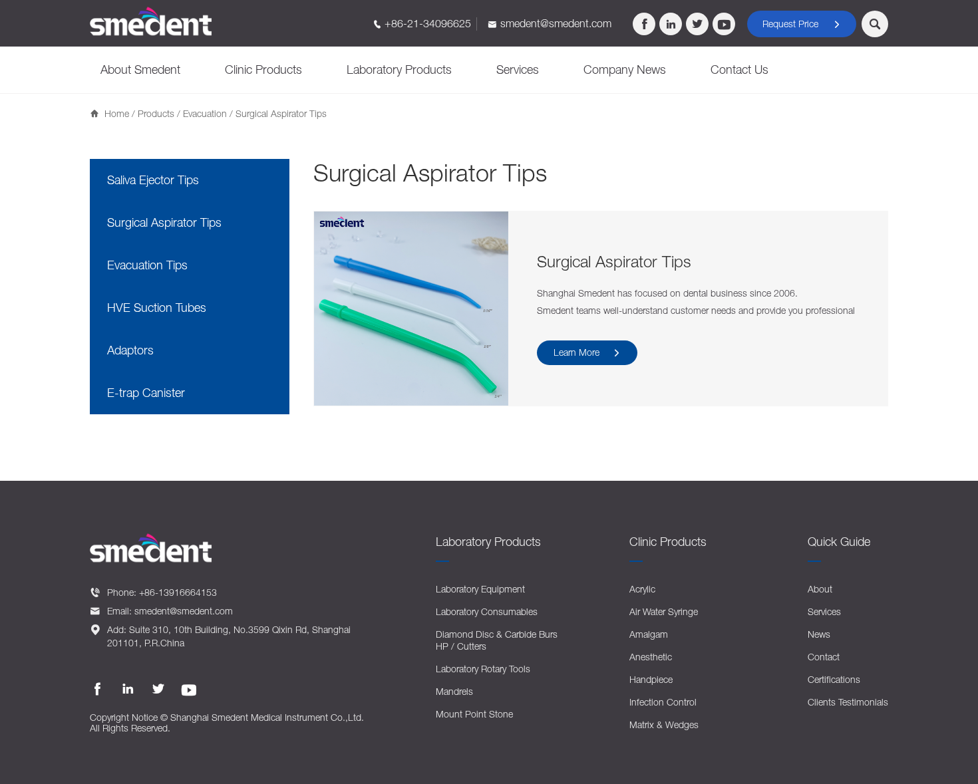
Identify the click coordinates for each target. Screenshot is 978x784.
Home (116, 113)
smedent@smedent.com (555, 23)
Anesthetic (650, 656)
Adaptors (130, 350)
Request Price (801, 23)
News (819, 634)
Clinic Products (263, 69)
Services (517, 69)
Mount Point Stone (474, 713)
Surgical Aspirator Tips (164, 222)
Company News (624, 69)
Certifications (834, 679)
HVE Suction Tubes (156, 308)
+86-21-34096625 (428, 23)
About (820, 588)
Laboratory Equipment (480, 588)
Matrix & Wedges (664, 724)
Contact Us (739, 69)
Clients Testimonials (848, 702)
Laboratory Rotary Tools (483, 668)
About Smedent (140, 69)
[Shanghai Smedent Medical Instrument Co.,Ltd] (151, 21)
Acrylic (642, 588)
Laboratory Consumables (487, 611)
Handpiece (651, 679)
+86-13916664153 (178, 592)
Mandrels (454, 691)
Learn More (587, 352)
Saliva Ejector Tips (153, 180)
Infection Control (663, 702)
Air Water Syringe (663, 611)
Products (156, 113)
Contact (824, 656)
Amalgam (648, 634)
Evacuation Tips (147, 265)
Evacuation (205, 113)
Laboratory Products (399, 69)
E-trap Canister (146, 393)
